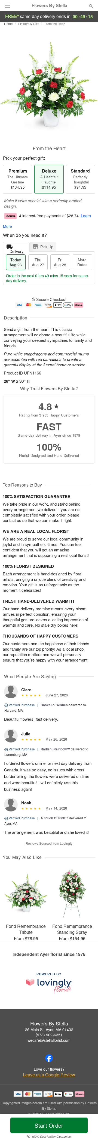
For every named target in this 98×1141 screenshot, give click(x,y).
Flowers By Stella (49, 5)
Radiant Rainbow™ (55, 749)
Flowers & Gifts (28, 23)
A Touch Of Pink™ (54, 818)
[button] (86, 1129)
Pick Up (46, 246)
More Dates (82, 262)
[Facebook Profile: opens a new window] (49, 1058)
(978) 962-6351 (49, 1034)
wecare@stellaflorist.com (49, 1040)
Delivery (16, 250)
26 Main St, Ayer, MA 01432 (49, 1029)
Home (8, 23)
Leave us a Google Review (49, 1075)
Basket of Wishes (54, 704)
